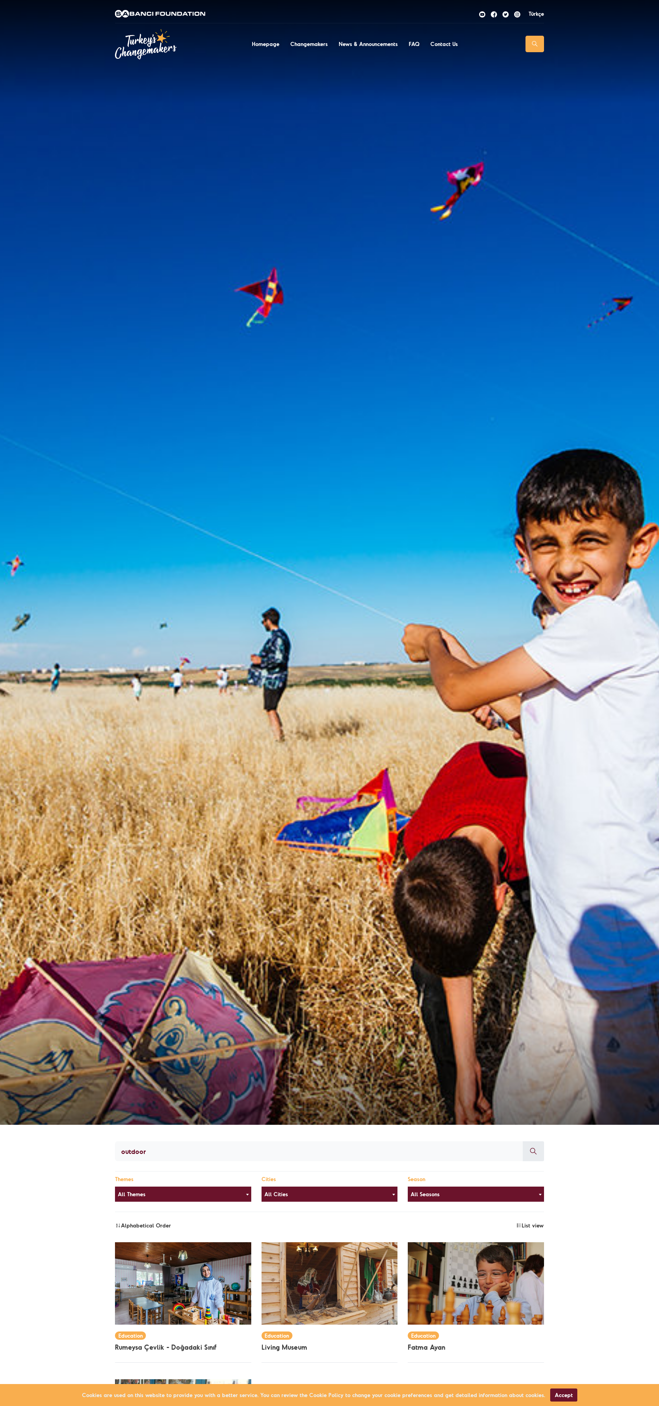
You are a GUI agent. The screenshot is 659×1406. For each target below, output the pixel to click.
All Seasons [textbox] (425, 1194)
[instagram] (517, 14)
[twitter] (505, 14)
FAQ (414, 44)
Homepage (265, 44)
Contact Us (444, 44)
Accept (564, 1395)
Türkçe (536, 13)
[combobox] (183, 1194)
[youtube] (482, 14)
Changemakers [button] (309, 44)
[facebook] (494, 14)
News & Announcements (368, 44)
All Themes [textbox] (132, 1194)
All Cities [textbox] (276, 1194)
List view (533, 1225)
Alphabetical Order (146, 1225)
